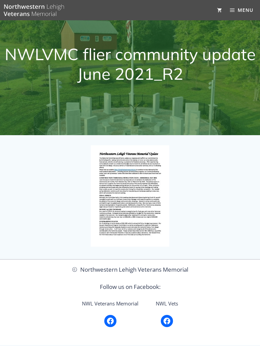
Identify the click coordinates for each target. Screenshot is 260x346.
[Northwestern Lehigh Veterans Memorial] (33, 10)
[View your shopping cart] (219, 10)
